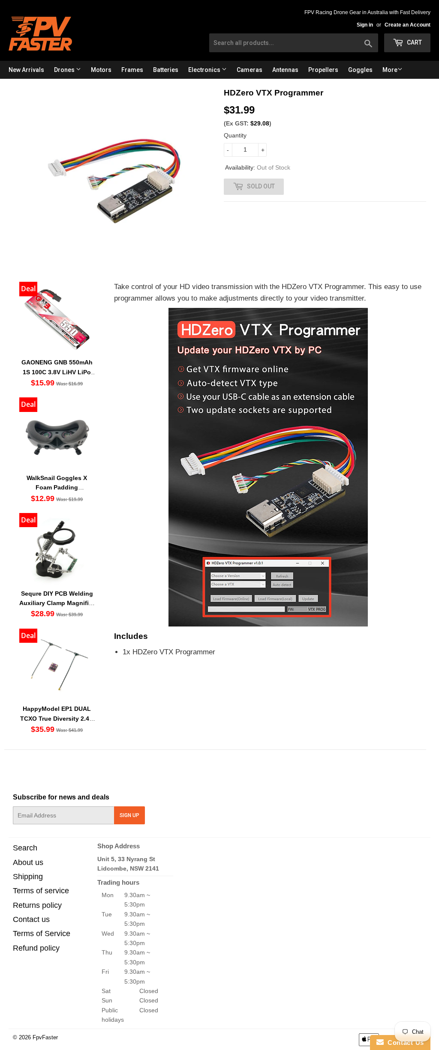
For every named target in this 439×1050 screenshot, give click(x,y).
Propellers (323, 69)
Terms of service (41, 890)
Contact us (31, 919)
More (389, 69)
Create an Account (407, 25)
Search (25, 848)
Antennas (285, 69)
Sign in (365, 25)
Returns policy (37, 905)
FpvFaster (45, 1037)
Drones (65, 69)
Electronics (205, 69)
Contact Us (404, 1042)
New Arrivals (26, 69)
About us (28, 862)
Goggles (360, 69)
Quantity (235, 135)
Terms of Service (41, 933)
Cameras (249, 69)
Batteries (165, 69)
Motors (101, 69)
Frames (132, 69)
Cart (414, 42)
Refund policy (36, 948)
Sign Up (129, 815)
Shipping (28, 876)
